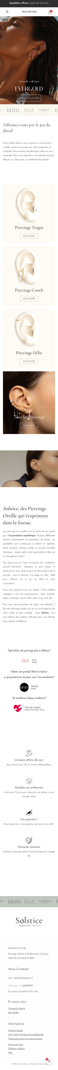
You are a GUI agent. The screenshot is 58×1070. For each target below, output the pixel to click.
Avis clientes (13, 1012)
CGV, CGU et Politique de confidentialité (26, 1034)
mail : (20, 977)
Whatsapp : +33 (20, 985)
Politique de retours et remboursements (25, 1038)
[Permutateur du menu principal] (7, 12)
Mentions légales (15, 1030)
